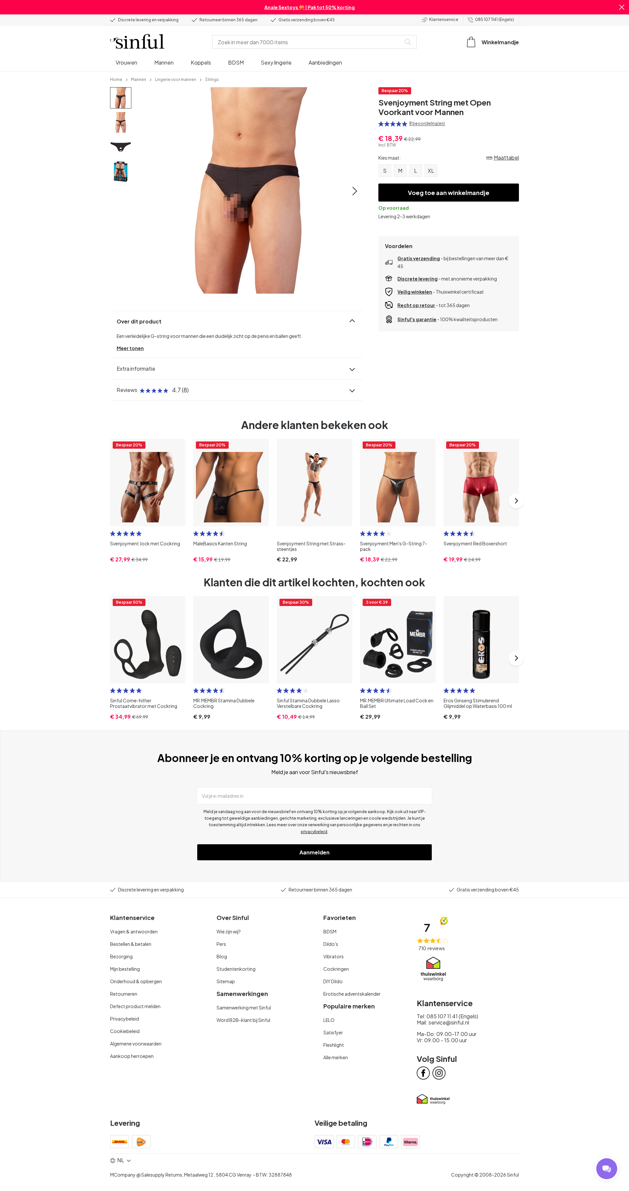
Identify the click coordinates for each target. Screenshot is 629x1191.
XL (431, 170)
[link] (116, 79)
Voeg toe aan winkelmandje (448, 192)
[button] (621, 7)
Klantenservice (443, 19)
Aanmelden (314, 852)
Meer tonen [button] (130, 348)
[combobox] (308, 42)
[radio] (381, 124)
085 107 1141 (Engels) (494, 19)
